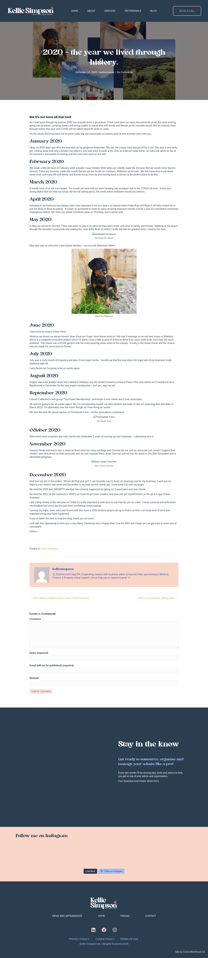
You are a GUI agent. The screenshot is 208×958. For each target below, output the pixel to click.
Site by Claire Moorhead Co (190, 952)
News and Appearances (67, 915)
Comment (35, 619)
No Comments (125, 72)
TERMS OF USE (129, 939)
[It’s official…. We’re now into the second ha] (104, 856)
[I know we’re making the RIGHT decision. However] (68, 856)
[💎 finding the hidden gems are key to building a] (33, 856)
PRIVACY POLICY (79, 939)
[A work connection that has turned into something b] (175, 856)
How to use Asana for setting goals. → (157, 598)
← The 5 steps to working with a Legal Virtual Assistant (59, 598)
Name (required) (39, 653)
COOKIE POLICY (105, 939)
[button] (93, 929)
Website (34, 678)
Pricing (125, 915)
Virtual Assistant (49, 548)
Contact (150, 915)
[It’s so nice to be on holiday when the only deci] (140, 856)
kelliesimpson (106, 72)
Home (101, 915)
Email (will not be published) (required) (52, 665)
